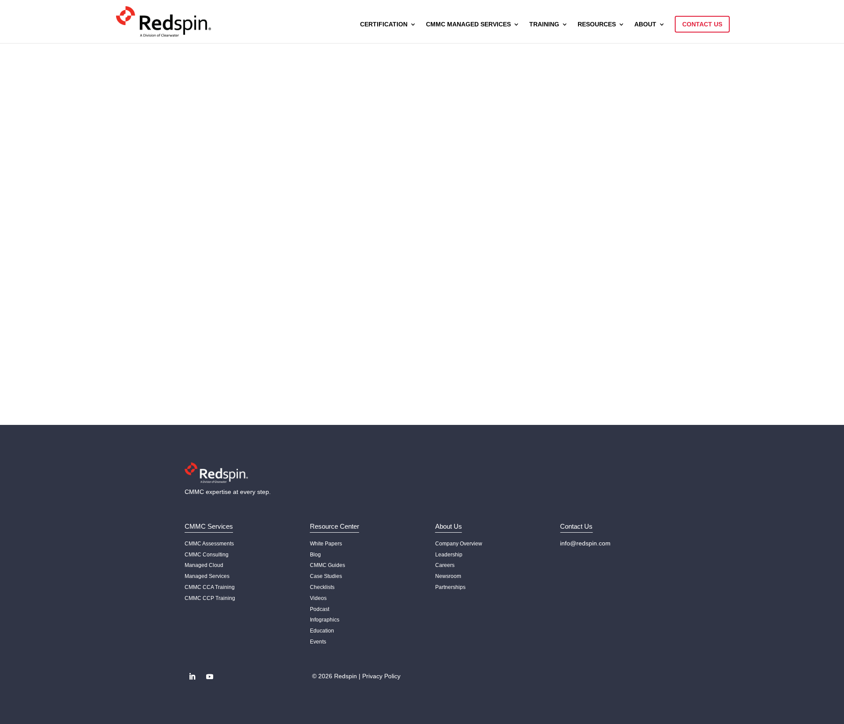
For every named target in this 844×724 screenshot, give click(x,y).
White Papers (326, 544)
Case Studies (326, 576)
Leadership (448, 555)
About (645, 24)
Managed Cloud (204, 565)
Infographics (324, 620)
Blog (315, 555)
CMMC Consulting (207, 555)
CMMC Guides (327, 565)
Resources (597, 24)
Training (544, 24)
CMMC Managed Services (468, 24)
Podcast (319, 609)
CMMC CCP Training (210, 598)
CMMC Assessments (209, 544)
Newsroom (448, 576)
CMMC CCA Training (210, 587)
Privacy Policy (381, 676)
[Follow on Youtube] (210, 676)
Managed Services (207, 576)
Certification (383, 24)
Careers (445, 565)
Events (318, 642)
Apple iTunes (210, 269)
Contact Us (702, 24)
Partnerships (450, 587)
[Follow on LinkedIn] (192, 676)
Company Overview (458, 544)
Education (322, 631)
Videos (318, 598)
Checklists (322, 587)
